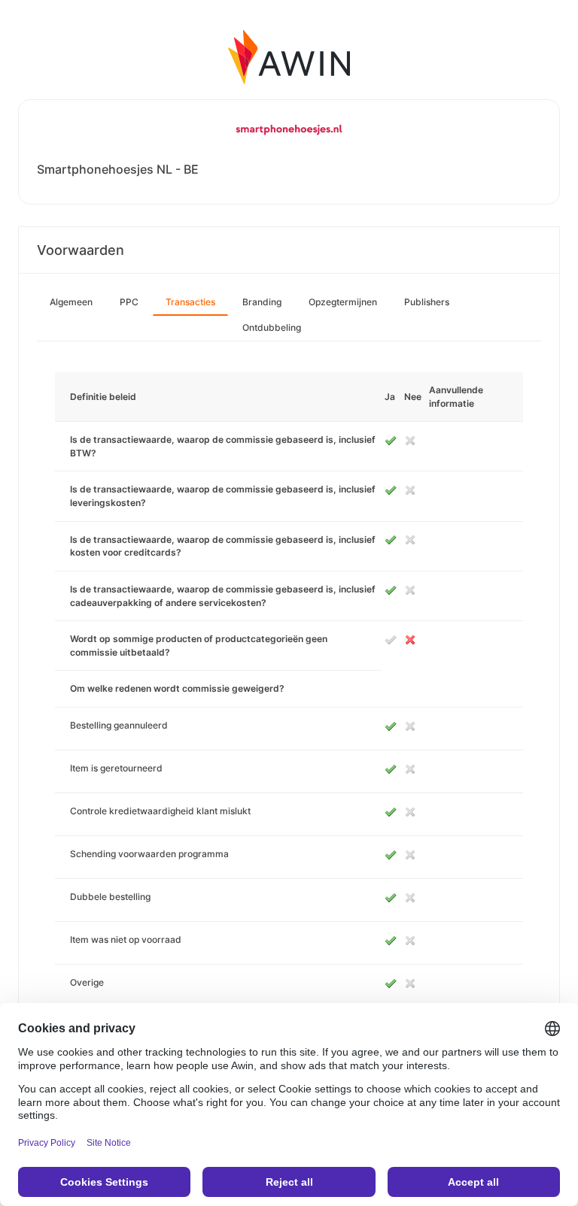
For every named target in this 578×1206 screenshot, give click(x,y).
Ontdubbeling (271, 327)
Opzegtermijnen (343, 302)
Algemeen (71, 302)
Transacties (190, 302)
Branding (261, 302)
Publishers (426, 302)
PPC (129, 302)
